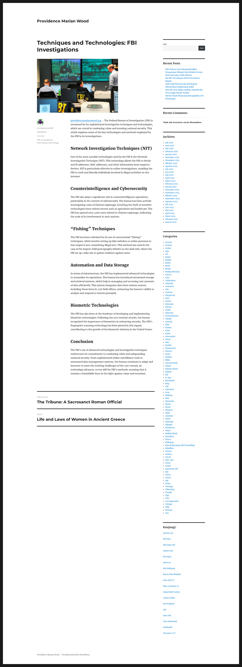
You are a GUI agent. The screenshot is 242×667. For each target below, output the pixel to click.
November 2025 (172, 160)
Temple (168, 492)
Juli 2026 (169, 142)
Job (166, 374)
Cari (165, 44)
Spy (166, 472)
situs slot (167, 615)
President (169, 436)
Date (167, 298)
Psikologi (169, 442)
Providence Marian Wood (63, 21)
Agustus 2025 (171, 166)
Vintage (168, 504)
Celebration (170, 280)
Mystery (169, 410)
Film (167, 324)
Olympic (169, 425)
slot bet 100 (168, 533)
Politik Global (171, 433)
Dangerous (170, 295)
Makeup (168, 395)
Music (168, 407)
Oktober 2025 (171, 163)
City (167, 289)
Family (168, 319)
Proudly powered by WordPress (76, 655)
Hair (167, 342)
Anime (168, 248)
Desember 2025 (172, 157)
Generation (170, 336)
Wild (167, 507)
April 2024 (169, 213)
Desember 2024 (172, 190)
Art (166, 254)
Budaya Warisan (172, 272)
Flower (168, 327)
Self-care (169, 460)
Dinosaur (169, 304)
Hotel (167, 354)
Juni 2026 (169, 145)
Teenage (169, 486)
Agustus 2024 (171, 201)
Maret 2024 (170, 216)
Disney (168, 307)
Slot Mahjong (169, 568)
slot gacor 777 (169, 633)
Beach (168, 257)
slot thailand (168, 604)
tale (166, 480)
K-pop (168, 377)
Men (167, 398)
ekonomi (169, 313)
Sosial (168, 466)
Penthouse (170, 427)
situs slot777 (168, 580)
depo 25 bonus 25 (171, 586)
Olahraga (169, 422)
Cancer (168, 274)
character (169, 286)
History (168, 351)
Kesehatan (170, 380)
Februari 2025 (171, 184)
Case (167, 277)
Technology (53, 143)
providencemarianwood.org (86, 120)
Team (167, 483)
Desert (168, 301)
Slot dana (167, 556)
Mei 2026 (169, 148)
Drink (167, 310)
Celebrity (169, 283)
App (167, 251)
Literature (169, 389)
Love (167, 392)
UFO (167, 498)
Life (167, 386)
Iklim (167, 360)
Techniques (42, 143)
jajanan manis (171, 369)
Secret (168, 457)
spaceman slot (171, 469)
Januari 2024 (171, 222)
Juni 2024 (169, 207)
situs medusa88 (170, 621)
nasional (169, 416)
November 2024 (172, 193)
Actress (168, 242)
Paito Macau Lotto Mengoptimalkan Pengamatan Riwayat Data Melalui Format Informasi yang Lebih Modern (183, 72)
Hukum (168, 357)
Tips (167, 495)
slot (164, 609)
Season (168, 454)
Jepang (168, 372)
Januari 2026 (171, 154)
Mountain (169, 401)
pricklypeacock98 (45, 128)
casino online (169, 598)
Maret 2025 (170, 181)
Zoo (167, 513)
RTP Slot (167, 539)
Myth (167, 413)
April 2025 (169, 178)
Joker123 (167, 562)
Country (40, 136)
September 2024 (172, 198)
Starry (168, 475)
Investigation (47, 140)
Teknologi (169, 489)
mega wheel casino (171, 592)
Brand (168, 269)
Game (167, 333)
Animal (168, 245)
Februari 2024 (171, 219)
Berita (168, 263)
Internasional (171, 363)
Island (168, 366)
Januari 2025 (171, 187)
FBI (38, 140)
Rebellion (169, 448)
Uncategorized (171, 501)
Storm (168, 477)
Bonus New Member (172, 574)
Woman (168, 510)
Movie (168, 404)
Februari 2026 (171, 151)
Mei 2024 (169, 210)
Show (167, 463)
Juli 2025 (169, 169)
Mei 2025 (169, 175)
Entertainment (171, 316)
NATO (167, 419)
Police (168, 430)
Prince (168, 439)
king (167, 383)
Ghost (168, 339)
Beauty (168, 260)
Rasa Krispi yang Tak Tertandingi (180, 445)
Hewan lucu (170, 348)
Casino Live (168, 551)
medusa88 (167, 627)
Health (168, 345)
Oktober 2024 (171, 195)
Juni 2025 (169, 172)
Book (167, 266)
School (168, 451)
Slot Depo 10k (169, 545)
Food (167, 330)
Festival (168, 322)
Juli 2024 (169, 204)
